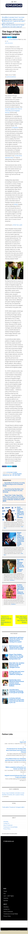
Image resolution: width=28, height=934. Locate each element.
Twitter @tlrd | (6, 807)
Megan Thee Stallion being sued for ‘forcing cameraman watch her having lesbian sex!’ (20, 539)
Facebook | (13, 807)
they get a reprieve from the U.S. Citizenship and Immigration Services (13, 110)
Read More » (12, 580)
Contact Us (6, 823)
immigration (6, 475)
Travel (5, 891)
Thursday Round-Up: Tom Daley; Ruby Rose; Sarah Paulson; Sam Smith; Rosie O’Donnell (16, 750)
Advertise (5, 821)
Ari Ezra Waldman (17, 473)
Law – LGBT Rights (8, 896)
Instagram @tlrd (20, 807)
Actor (8, 472)
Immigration (15, 127)
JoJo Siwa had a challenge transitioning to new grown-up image (16, 691)
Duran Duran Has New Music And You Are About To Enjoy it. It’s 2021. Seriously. (13, 490)
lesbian (16, 204)
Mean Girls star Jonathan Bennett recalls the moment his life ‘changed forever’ (20, 565)
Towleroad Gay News (14, 5)
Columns (5, 898)
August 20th (23, 742)
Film (4, 893)
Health (12, 472)
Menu (15, 1)
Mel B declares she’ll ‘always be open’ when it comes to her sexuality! (20, 512)
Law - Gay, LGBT (13, 475)
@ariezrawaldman (11, 76)
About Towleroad (7, 825)
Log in (18, 930)
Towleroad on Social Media (10, 827)
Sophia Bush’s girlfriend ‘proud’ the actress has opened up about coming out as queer (16, 640)
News (15, 472)
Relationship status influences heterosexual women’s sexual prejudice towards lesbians (16, 682)
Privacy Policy (6, 829)
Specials (5, 900)
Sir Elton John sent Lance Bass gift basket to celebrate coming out (20, 589)
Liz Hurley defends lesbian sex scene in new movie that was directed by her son (16, 700)
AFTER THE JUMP (17, 225)
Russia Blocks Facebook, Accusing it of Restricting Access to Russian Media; (14, 484)
